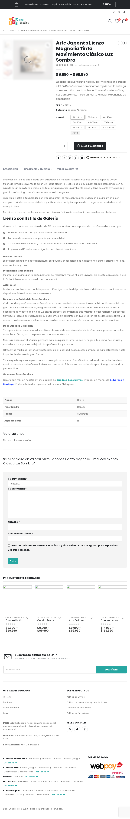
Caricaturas (52, 790)
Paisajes (65, 781)
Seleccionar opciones (26, 590)
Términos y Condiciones (79, 707)
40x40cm (107, 117)
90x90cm (92, 127)
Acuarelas (34, 758)
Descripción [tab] (10, 169)
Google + (76, 157)
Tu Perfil (7, 696)
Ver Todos (41, 771)
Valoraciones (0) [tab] (67, 169)
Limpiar (75, 133)
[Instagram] (119, 12)
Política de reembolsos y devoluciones (87, 702)
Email (82, 157)
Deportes (30, 794)
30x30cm (92, 117)
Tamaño (61, 117)
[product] (17, 599)
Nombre (14, 521)
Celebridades (67, 790)
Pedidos (7, 702)
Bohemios (44, 767)
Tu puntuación (17, 478)
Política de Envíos (76, 696)
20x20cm (77, 117)
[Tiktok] (124, 12)
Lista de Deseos (11, 707)
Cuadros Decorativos (69, 380)
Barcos (58, 758)
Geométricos (11, 771)
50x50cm (77, 122)
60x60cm (93, 122)
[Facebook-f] (85, 729)
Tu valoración (17, 488)
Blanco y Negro (72, 758)
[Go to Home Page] (4, 30)
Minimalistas (26, 771)
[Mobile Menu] (5, 21)
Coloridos (57, 767)
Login (6, 712)
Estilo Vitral (70, 767)
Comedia (9, 794)
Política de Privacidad (78, 712)
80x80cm (77, 127)
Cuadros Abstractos (78, 110)
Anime (39, 790)
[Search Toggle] (109, 21)
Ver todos (9, 762)
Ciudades (78, 781)
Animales (47, 758)
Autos (19, 794)
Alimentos (28, 790)
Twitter (64, 157)
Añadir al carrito (92, 146)
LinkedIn (70, 157)
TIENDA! (107, 4)
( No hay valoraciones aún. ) (84, 65)
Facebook (58, 157)
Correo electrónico (20, 533)
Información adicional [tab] (37, 169)
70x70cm (108, 122)
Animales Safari (38, 781)
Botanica (54, 781)
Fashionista (43, 794)
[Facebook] (114, 12)
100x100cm (108, 127)
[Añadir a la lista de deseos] (27, 617)
